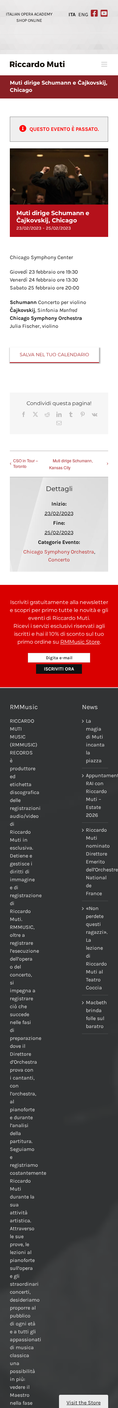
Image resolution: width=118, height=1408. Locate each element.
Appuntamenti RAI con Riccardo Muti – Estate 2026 (95, 795)
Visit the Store (84, 1402)
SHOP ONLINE (29, 20)
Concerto (59, 559)
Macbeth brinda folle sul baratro (95, 1014)
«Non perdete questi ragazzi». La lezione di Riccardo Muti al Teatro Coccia (95, 948)
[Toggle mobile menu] (104, 64)
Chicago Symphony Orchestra (58, 552)
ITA (72, 15)
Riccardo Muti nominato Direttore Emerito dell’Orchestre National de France (95, 861)
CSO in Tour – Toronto (25, 463)
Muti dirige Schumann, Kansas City (71, 464)
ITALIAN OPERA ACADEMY (29, 14)
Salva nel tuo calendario (54, 355)
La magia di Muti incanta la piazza (95, 741)
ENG (83, 15)
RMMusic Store (80, 642)
